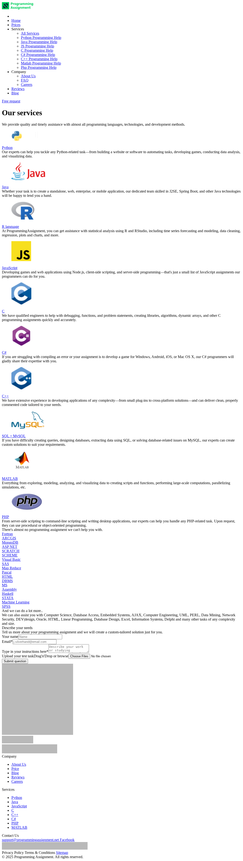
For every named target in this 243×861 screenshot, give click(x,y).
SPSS (6, 606)
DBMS (7, 581)
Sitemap (62, 853)
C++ (14, 815)
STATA (8, 598)
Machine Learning (15, 602)
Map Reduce (11, 568)
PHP (15, 823)
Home (16, 20)
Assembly (9, 589)
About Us (28, 76)
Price (15, 769)
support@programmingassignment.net (30, 840)
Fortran (7, 534)
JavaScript (19, 806)
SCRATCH (10, 551)
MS (4, 585)
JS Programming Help (37, 46)
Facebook (67, 840)
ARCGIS (9, 538)
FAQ (24, 80)
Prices (15, 25)
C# (13, 819)
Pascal (6, 572)
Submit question (15, 661)
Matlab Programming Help (41, 63)
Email (7, 642)
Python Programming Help (41, 38)
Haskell (7, 594)
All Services (30, 33)
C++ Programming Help (39, 59)
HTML (7, 577)
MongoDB (10, 542)
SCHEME (10, 555)
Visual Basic (11, 559)
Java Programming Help (39, 42)
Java (14, 802)
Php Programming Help (38, 67)
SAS (5, 564)
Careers (26, 85)
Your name (10, 637)
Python (16, 798)
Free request (11, 101)
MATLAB (19, 827)
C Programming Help (37, 50)
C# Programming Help (38, 55)
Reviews (17, 89)
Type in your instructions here (25, 651)
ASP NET (9, 547)
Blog (15, 93)
